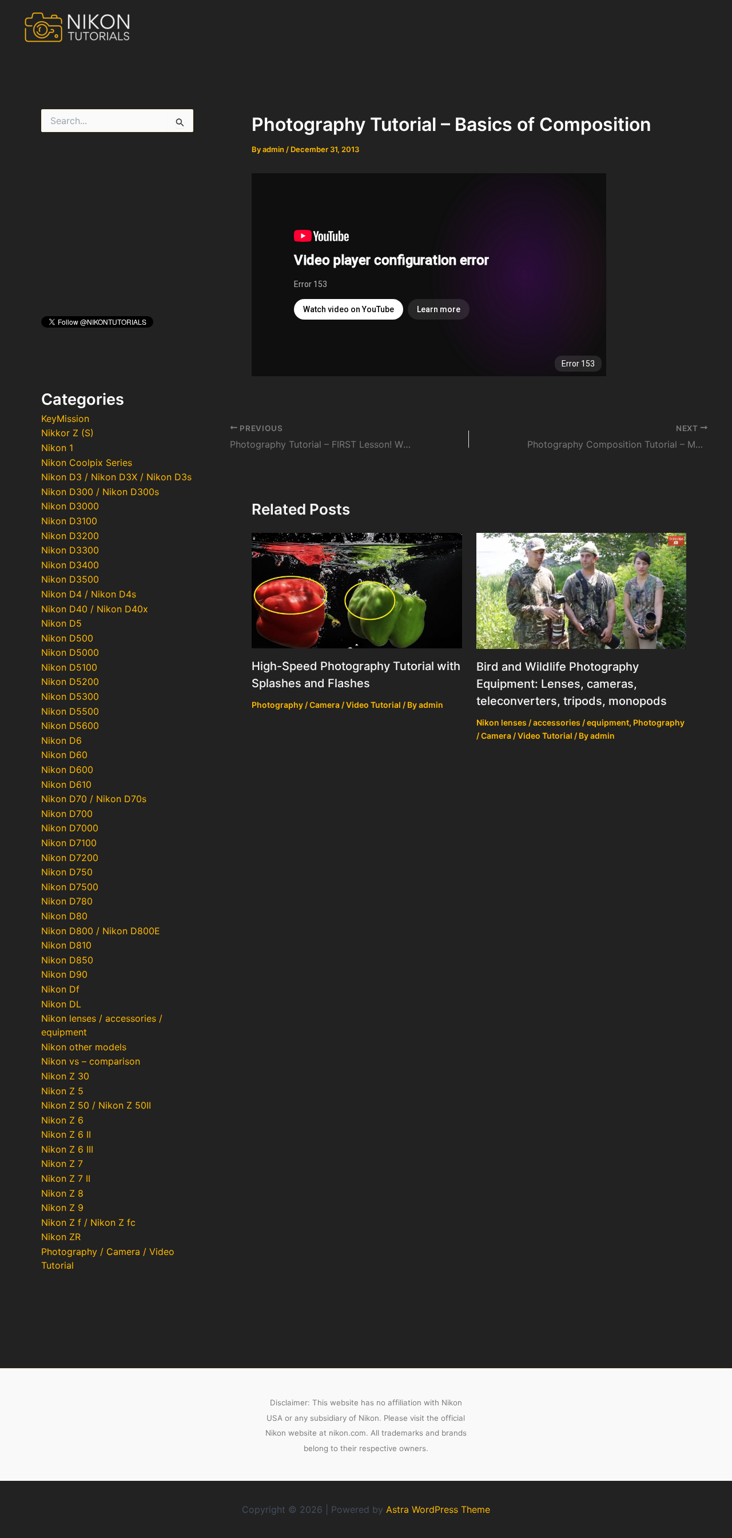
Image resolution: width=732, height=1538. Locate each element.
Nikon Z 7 (62, 1163)
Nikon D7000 (69, 828)
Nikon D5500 (70, 711)
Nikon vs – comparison (90, 1061)
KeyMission (65, 418)
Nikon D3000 (70, 506)
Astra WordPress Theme (438, 1509)
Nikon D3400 (70, 565)
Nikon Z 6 (62, 1120)
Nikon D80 (64, 916)
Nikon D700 (67, 813)
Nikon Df (60, 989)
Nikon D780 (67, 901)
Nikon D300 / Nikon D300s (100, 491)
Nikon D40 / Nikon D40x (94, 609)
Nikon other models (83, 1047)
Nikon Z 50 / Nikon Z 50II (96, 1105)
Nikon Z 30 (65, 1076)
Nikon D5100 (69, 667)
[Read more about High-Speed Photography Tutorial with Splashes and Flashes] (357, 589)
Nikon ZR (61, 1236)
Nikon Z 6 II (66, 1134)
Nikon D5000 (70, 652)
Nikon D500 (67, 638)
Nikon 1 (57, 447)
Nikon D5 (61, 623)
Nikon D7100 (69, 842)
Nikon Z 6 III (67, 1149)
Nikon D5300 (70, 696)
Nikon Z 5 (62, 1091)
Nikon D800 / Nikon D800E (100, 931)
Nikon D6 (61, 740)
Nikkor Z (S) (67, 433)
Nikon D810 (66, 945)
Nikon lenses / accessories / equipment (552, 722)
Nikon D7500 (69, 886)
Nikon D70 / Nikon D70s (93, 798)
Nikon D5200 (70, 681)
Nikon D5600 (70, 725)
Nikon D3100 (69, 521)
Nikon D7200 (69, 857)
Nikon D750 (67, 872)
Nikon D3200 (70, 535)
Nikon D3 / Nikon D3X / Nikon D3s (116, 477)
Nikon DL (61, 1004)
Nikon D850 (67, 960)
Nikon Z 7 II (65, 1178)
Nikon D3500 (70, 579)
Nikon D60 (64, 754)
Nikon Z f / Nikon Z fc (88, 1222)
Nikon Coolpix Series (86, 462)
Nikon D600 (67, 769)
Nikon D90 (64, 974)
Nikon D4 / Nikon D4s (88, 594)
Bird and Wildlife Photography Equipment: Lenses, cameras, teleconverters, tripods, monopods (571, 684)
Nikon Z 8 (62, 1193)
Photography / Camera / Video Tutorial (326, 705)
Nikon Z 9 (62, 1207)
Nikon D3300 (70, 550)
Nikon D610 (66, 784)
